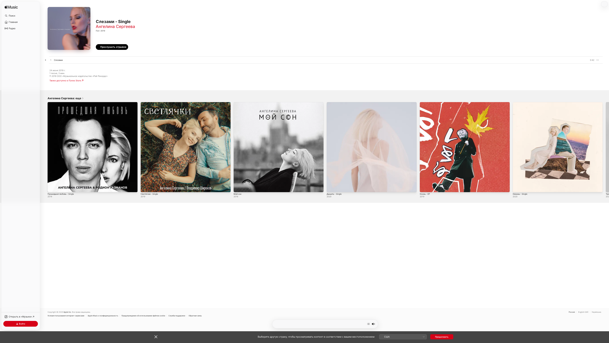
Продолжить (442, 337)
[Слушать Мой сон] (237, 188)
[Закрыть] (155, 336)
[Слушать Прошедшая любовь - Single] (51, 188)
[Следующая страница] (606, 147)
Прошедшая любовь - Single (62, 103)
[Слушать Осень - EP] (423, 188)
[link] (66, 98)
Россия (572, 312)
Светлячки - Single (150, 103)
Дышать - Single (335, 103)
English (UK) (583, 312)
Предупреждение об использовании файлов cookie (143, 316)
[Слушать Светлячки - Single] (144, 188)
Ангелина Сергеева (115, 26)
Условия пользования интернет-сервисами (66, 316)
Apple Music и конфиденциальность (103, 316)
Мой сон (238, 103)
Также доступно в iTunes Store (65, 80)
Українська (596, 312)
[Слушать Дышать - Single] (330, 188)
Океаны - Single (521, 103)
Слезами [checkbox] (58, 60)
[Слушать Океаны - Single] (516, 188)
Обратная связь (195, 316)
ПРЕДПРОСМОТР (587, 60)
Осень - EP (425, 103)
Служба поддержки (176, 316)
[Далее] (368, 324)
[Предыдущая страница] (44, 147)
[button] (20, 15)
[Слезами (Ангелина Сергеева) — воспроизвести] (51, 60)
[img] (11, 7)
